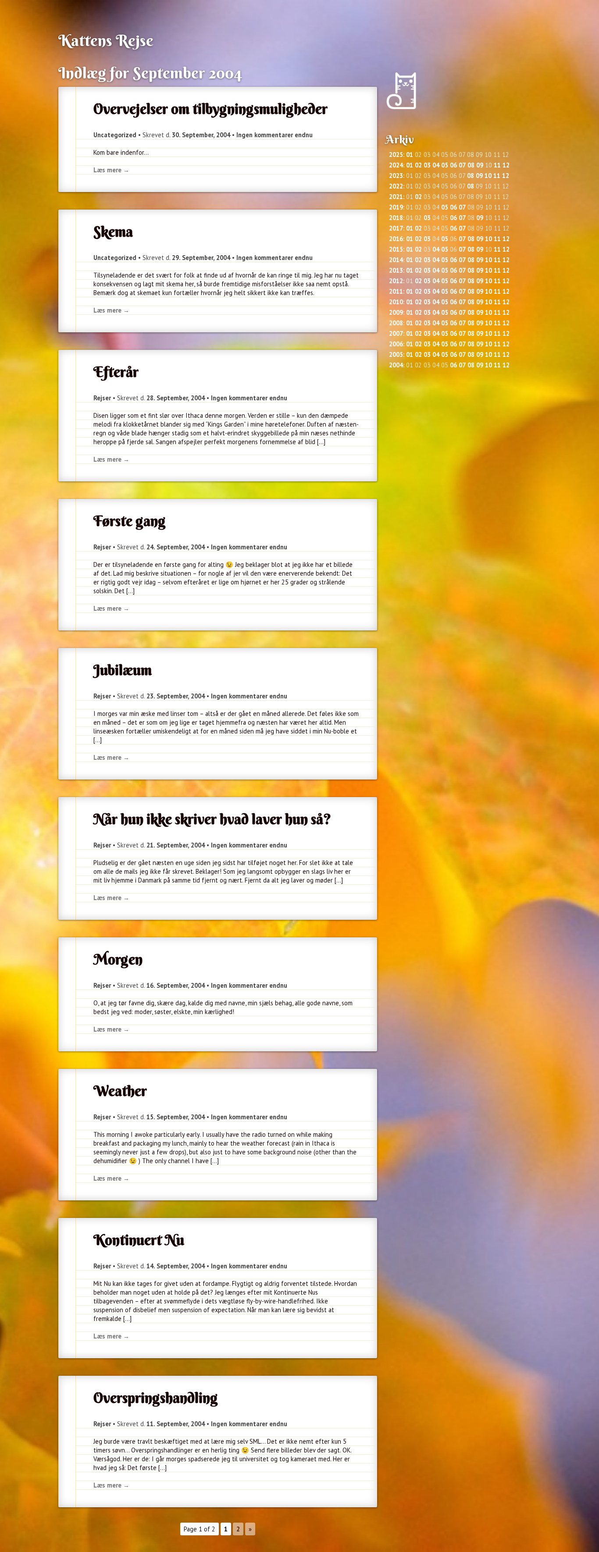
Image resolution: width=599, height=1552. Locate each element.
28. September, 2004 (175, 398)
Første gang (129, 521)
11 (497, 165)
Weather (120, 1091)
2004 (396, 365)
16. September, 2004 (175, 985)
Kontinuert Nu (138, 1240)
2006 (396, 344)
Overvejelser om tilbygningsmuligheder (210, 108)
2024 (396, 165)
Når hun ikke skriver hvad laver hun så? (212, 819)
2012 (396, 281)
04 (435, 165)
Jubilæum (122, 670)
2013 (396, 270)
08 (470, 165)
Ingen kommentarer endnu (274, 135)
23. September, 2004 (175, 696)
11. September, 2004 (175, 1424)
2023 (396, 175)
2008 (396, 323)
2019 (396, 207)
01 (409, 154)
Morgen (118, 959)
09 (479, 165)
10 (488, 175)
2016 (396, 239)
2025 (396, 154)
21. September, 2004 (175, 845)
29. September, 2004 (201, 257)
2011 (396, 291)
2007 (396, 333)
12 (506, 165)
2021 (396, 196)
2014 (396, 260)
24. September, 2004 (175, 547)
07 (462, 165)
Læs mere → (111, 170)
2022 (396, 186)
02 (418, 165)
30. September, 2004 (201, 135)
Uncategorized (114, 135)
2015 (396, 249)
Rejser (102, 398)
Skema (113, 231)
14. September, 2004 (175, 1266)
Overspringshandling (155, 1397)
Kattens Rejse (105, 40)
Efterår (116, 372)
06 (453, 165)
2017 (396, 228)
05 (444, 165)
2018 (396, 218)
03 (427, 165)
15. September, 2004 (175, 1117)
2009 (396, 312)
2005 (396, 354)
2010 (396, 302)
